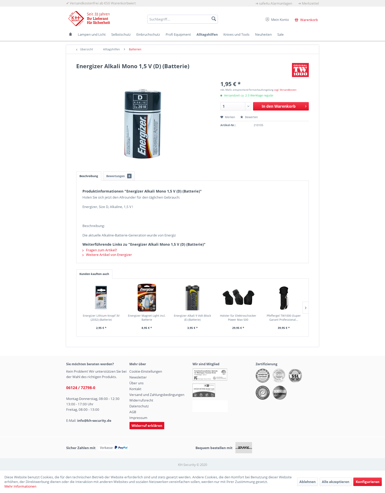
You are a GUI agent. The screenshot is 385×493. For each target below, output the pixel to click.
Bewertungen (118, 176)
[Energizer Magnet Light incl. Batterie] (147, 298)
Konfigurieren (367, 481)
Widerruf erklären (147, 425)
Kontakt (135, 388)
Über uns (136, 383)
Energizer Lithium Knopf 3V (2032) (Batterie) (101, 318)
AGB (132, 412)
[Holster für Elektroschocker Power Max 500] (238, 298)
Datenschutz (139, 406)
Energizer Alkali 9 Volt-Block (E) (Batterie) (192, 318)
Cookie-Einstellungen (145, 371)
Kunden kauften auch (94, 274)
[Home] (70, 34)
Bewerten (251, 117)
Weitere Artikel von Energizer (108, 254)
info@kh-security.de (94, 420)
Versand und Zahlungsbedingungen (156, 394)
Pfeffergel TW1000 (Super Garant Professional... (284, 318)
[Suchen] (214, 19)
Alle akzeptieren (335, 481)
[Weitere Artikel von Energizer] (300, 70)
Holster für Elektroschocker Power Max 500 (238, 318)
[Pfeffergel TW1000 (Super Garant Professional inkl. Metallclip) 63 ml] (284, 298)
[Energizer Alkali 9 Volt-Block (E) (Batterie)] (192, 298)
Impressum (138, 417)
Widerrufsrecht (141, 400)
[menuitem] (273, 3)
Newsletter (138, 377)
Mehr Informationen (20, 486)
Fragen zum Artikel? (101, 250)
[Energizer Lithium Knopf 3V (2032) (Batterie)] (101, 298)
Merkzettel (310, 3)
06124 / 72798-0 (80, 387)
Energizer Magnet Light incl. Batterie (147, 318)
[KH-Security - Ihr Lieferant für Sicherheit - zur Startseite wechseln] (89, 18)
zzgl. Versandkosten (285, 89)
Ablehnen (307, 481)
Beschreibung (88, 176)
